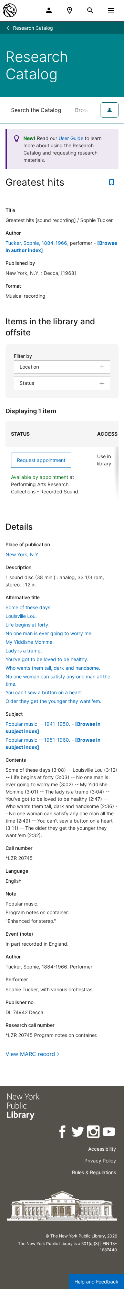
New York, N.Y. (23, 554)
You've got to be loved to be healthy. (47, 659)
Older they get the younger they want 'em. (53, 701)
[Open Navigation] (111, 10)
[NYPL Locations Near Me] (69, 10)
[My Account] (49, 10)
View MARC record (30, 1053)
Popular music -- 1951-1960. (38, 740)
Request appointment (41, 460)
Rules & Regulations (94, 1172)
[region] (62, 461)
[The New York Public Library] (10, 10)
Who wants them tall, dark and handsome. (53, 668)
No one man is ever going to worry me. (49, 633)
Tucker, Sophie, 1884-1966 (36, 243)
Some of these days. (29, 607)
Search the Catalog (36, 109)
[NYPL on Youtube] (109, 1133)
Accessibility (102, 1149)
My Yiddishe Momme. (30, 642)
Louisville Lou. (21, 616)
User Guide (71, 138)
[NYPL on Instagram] (94, 1133)
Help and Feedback (96, 1282)
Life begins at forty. (28, 625)
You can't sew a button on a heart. (44, 692)
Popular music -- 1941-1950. (38, 724)
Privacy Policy (100, 1160)
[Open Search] (90, 10)
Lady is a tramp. (24, 650)
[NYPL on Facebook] (63, 1133)
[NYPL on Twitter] (78, 1133)
